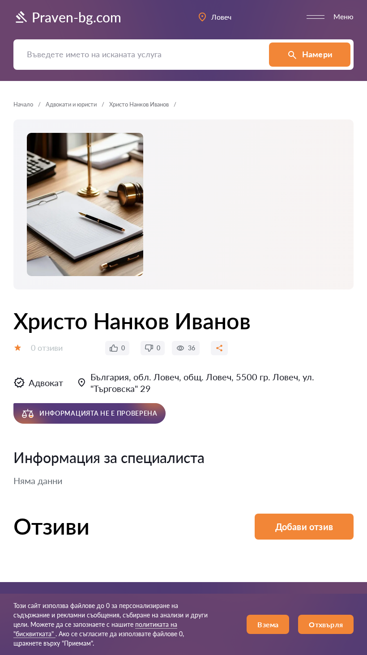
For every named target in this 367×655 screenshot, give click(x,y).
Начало (23, 104)
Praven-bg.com (76, 17)
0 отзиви (47, 348)
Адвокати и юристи (71, 104)
